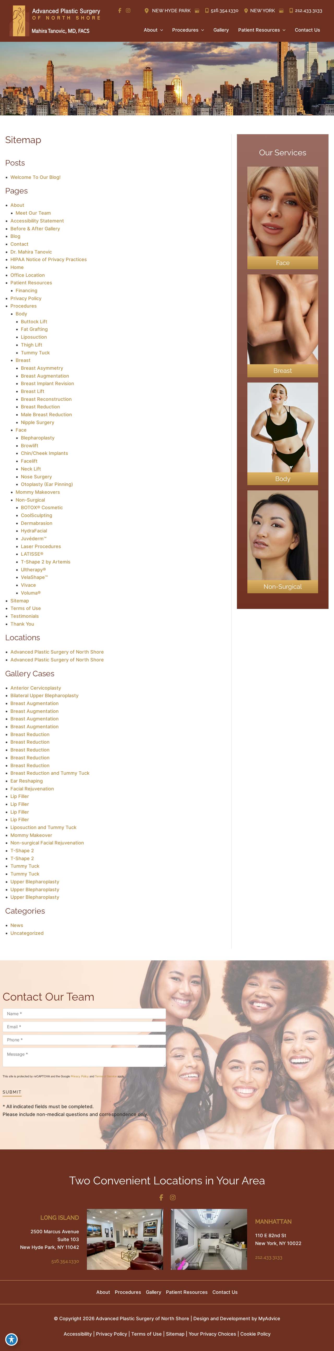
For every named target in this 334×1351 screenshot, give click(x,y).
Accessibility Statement (37, 221)
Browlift (29, 445)
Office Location (27, 275)
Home (17, 267)
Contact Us (225, 1292)
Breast (23, 360)
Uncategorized (27, 933)
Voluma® (31, 593)
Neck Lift (31, 469)
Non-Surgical (30, 500)
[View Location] (147, 10)
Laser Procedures (41, 546)
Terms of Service (106, 1076)
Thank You (22, 624)
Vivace (28, 585)
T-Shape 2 (22, 850)
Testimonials (24, 616)
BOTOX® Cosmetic (42, 507)
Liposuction (34, 337)
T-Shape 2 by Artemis (45, 562)
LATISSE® (32, 554)
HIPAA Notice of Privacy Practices (48, 259)
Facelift (29, 461)
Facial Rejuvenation (32, 788)
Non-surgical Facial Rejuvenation (47, 842)
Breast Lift (32, 391)
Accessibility (78, 1334)
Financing (26, 290)
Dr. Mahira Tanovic (31, 252)
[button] (160, 30)
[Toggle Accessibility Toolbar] (11, 1339)
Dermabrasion (36, 523)
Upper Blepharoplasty (34, 881)
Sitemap (19, 600)
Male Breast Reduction (46, 414)
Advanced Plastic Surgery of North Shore (57, 652)
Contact (19, 244)
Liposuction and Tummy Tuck (43, 827)
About (17, 205)
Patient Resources (31, 282)
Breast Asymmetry (42, 368)
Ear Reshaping (26, 781)
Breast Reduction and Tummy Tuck (50, 773)
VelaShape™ (34, 577)
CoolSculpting (36, 515)
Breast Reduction (40, 406)
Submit (12, 1092)
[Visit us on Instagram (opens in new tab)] (128, 10)
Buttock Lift (34, 321)
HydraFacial (34, 530)
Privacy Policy (25, 298)
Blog (15, 236)
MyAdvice (269, 1318)
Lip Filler (19, 796)
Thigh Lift (31, 345)
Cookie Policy (255, 1334)
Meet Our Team (33, 213)
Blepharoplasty (38, 437)
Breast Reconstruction (46, 399)
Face (21, 430)
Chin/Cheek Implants (44, 453)
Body (21, 313)
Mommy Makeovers (38, 492)
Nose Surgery (36, 476)
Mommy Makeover (31, 835)
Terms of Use (25, 608)
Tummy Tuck (35, 352)
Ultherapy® (33, 569)
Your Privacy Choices (212, 1334)
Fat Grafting (34, 329)
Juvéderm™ (33, 538)
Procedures (23, 306)
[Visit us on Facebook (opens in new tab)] (120, 10)
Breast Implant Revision (47, 383)
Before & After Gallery (35, 228)
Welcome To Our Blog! (35, 177)
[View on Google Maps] (197, 10)
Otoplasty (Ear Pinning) (47, 484)
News (16, 925)
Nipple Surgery (37, 422)
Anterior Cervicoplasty (35, 688)
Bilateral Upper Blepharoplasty (44, 695)
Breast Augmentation (45, 376)
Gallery (153, 1292)
